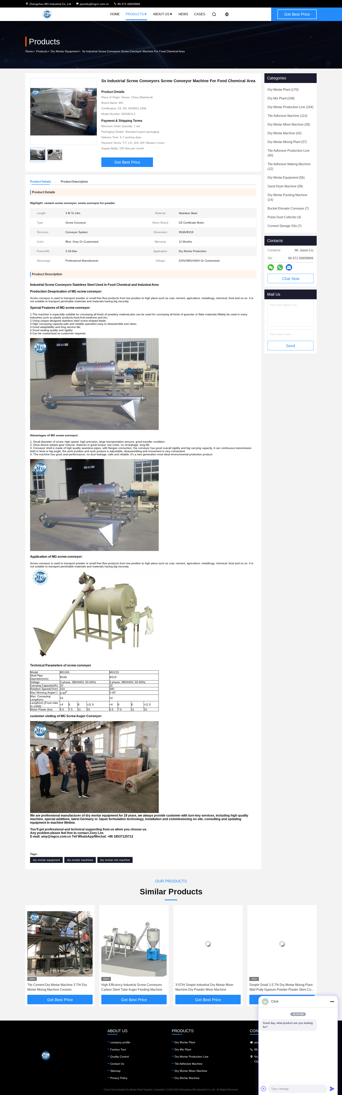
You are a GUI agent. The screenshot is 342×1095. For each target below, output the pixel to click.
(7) (288, 208)
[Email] (289, 267)
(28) (285, 186)
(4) (284, 217)
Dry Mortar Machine (187, 1078)
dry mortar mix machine (115, 860)
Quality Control (119, 1056)
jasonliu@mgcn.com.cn (94, 4)
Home (115, 14)
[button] (32, 951)
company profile (120, 1042)
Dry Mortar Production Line (191, 1056)
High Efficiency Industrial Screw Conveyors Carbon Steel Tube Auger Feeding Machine (131, 987)
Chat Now (290, 278)
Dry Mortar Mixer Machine (191, 1070)
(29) (289, 124)
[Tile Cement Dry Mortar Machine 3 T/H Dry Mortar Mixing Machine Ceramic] (60, 944)
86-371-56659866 (128, 4)
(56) (286, 177)
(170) (283, 89)
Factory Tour (118, 1049)
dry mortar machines (80, 860)
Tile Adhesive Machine (188, 1063)
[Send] (332, 1088)
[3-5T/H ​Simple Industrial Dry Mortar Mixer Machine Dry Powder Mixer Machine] (208, 944)
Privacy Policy (118, 1078)
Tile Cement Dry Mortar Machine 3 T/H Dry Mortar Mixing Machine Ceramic (57, 987)
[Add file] (263, 1088)
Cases (199, 14)
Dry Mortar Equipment (64, 51)
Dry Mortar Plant (185, 1042)
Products (135, 14)
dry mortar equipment (46, 860)
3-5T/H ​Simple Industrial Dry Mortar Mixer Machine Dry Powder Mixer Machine (204, 987)
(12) (289, 166)
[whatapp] (280, 267)
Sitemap (115, 1070)
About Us (161, 14)
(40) (289, 153)
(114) (287, 115)
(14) (287, 197)
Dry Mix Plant (183, 1049)
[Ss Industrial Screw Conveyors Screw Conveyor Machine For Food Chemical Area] (63, 111)
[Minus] (332, 1001)
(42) (284, 133)
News (183, 14)
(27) (287, 142)
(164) (290, 107)
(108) (281, 98)
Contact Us (117, 1063)
